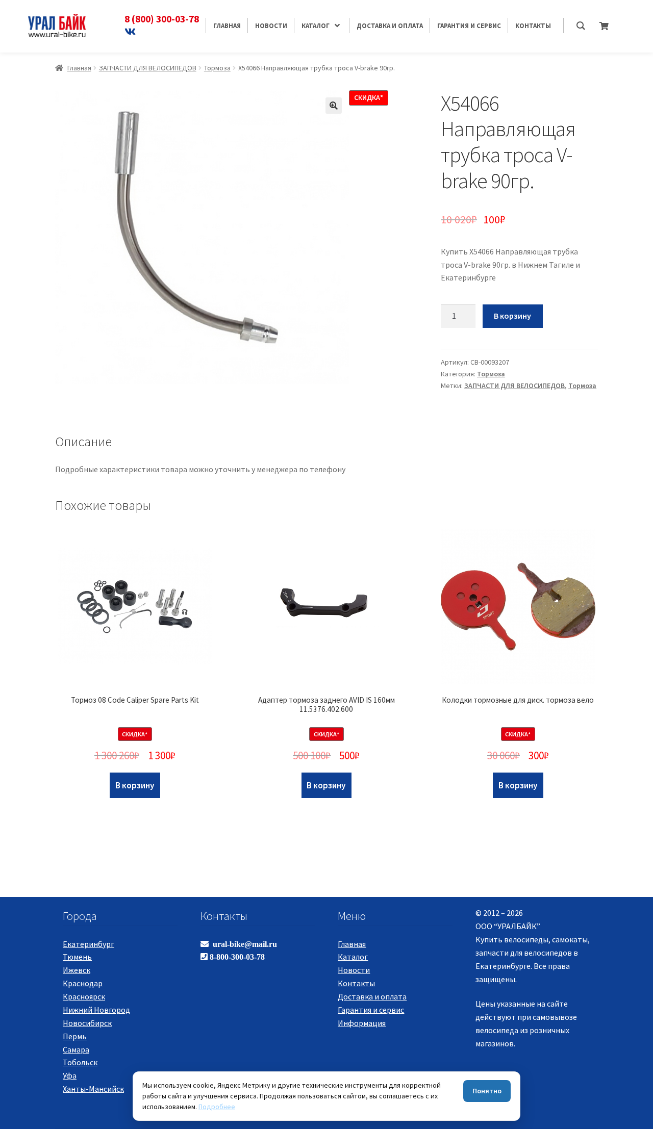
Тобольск (80, 1062)
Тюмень (77, 957)
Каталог (353, 957)
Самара (76, 1049)
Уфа (70, 1075)
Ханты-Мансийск (93, 1089)
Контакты (356, 983)
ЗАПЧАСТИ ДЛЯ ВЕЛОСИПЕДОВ (147, 67)
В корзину (512, 316)
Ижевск (76, 970)
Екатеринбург (88, 944)
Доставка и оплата (372, 996)
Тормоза (217, 67)
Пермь (75, 1036)
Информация (362, 1023)
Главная (79, 67)
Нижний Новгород (96, 1010)
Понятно (486, 1090)
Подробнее (216, 1106)
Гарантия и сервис (371, 1010)
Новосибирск (87, 1023)
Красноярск (84, 996)
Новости (354, 970)
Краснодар (83, 983)
